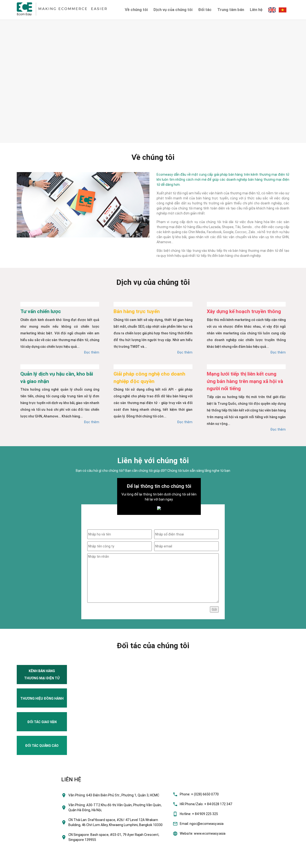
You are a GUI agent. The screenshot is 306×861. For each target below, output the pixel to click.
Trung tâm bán (230, 9)
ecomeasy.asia (14, 856)
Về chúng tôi (136, 9)
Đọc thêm (91, 352)
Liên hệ (256, 9)
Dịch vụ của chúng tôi (172, 9)
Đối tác (205, 9)
